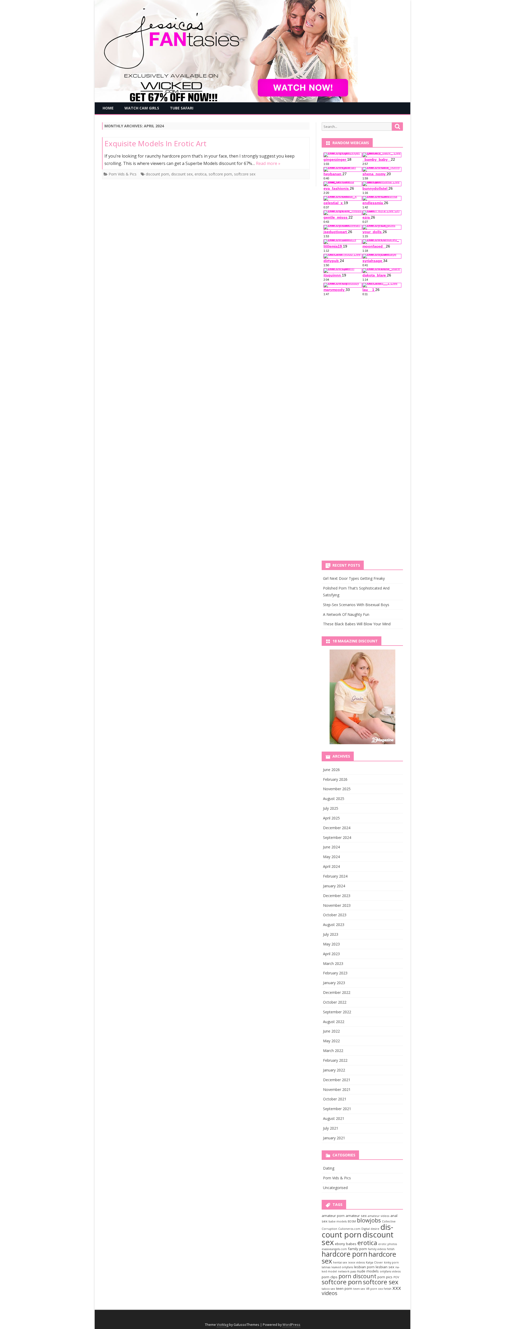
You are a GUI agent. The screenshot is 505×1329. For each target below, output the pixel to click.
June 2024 (331, 846)
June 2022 (331, 1031)
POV (396, 1277)
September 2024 (337, 837)
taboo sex (328, 1289)
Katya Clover (374, 1262)
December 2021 (336, 1079)
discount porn (157, 174)
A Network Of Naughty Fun (346, 614)
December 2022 (336, 992)
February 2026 (335, 779)
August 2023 (333, 924)
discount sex (182, 174)
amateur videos (378, 1216)
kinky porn (391, 1262)
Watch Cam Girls (141, 107)
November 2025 (337, 788)
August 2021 (333, 1118)
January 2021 (334, 1137)
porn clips (329, 1277)
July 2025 (330, 808)
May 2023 (331, 944)
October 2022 (334, 1002)
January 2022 (334, 1070)
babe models (338, 1221)
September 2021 (337, 1108)
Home (108, 107)
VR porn (371, 1289)
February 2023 (335, 972)
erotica (200, 174)
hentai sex (340, 1262)
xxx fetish (384, 1289)
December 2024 (336, 827)
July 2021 (330, 1128)
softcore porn (220, 174)
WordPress (291, 1324)
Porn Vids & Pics (123, 174)
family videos (377, 1249)
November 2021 (337, 1089)
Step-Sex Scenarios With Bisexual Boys (356, 604)
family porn (357, 1248)
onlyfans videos (390, 1271)
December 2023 (336, 895)
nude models (368, 1271)
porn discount (357, 1276)
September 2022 (337, 1011)
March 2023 (333, 963)
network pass (347, 1271)
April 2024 (331, 866)
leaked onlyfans (342, 1267)
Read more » (268, 163)
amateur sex (356, 1215)
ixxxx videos (356, 1262)
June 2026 (331, 769)
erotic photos (387, 1244)
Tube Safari (181, 107)
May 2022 (331, 1040)
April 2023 (331, 953)
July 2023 (330, 934)
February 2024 (335, 876)
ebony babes (345, 1243)
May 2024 (331, 856)
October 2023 (334, 914)
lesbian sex (385, 1267)
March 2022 (333, 1050)
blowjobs (369, 1220)
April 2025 (331, 817)
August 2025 (333, 798)
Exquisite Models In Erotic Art (155, 143)
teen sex (359, 1289)
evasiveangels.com (334, 1249)
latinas (326, 1267)
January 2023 (334, 982)
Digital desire (370, 1229)
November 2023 (337, 905)
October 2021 (334, 1098)
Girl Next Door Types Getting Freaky (354, 578)
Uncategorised (335, 1187)
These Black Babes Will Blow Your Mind (357, 623)
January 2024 (334, 885)
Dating (328, 1168)
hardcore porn (344, 1254)
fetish (391, 1249)
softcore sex (244, 174)
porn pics (384, 1277)
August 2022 (333, 1021)
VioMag (222, 1324)
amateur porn (333, 1215)
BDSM (352, 1221)
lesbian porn (364, 1267)
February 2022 (335, 1060)
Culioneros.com (349, 1229)
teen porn (344, 1288)
